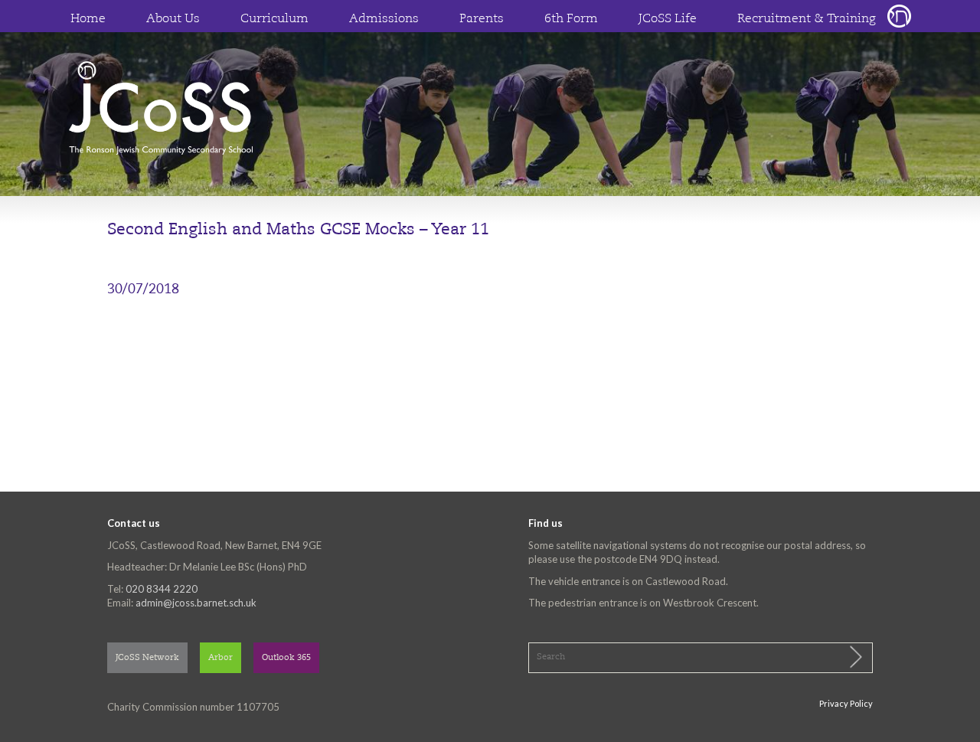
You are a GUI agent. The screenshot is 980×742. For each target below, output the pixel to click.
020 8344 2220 (162, 589)
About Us (173, 19)
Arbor (220, 658)
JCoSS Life (668, 19)
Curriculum (274, 19)
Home (88, 19)
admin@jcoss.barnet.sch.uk (196, 603)
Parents (481, 19)
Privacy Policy (846, 703)
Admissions (384, 19)
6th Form (571, 19)
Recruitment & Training (806, 19)
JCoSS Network (147, 658)
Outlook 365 (286, 658)
